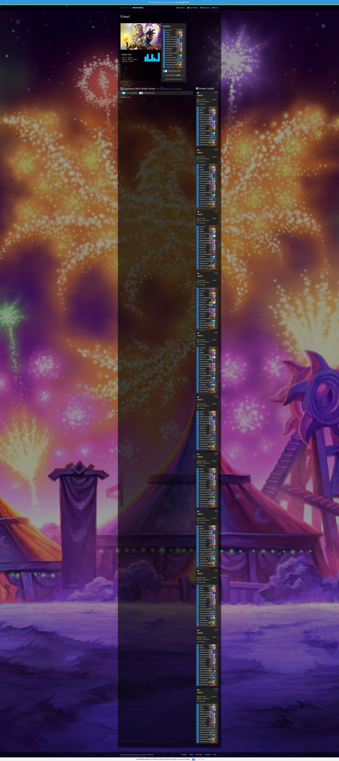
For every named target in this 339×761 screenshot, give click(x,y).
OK (193, 759)
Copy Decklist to (170, 75)
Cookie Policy (208, 754)
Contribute (181, 8)
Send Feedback (193, 8)
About (215, 754)
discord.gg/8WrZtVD (182, 2)
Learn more (201, 759)
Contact (191, 754)
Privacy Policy (198, 754)
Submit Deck (206, 8)
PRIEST (200, 95)
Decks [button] (215, 8)
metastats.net (149, 754)
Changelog (184, 754)
